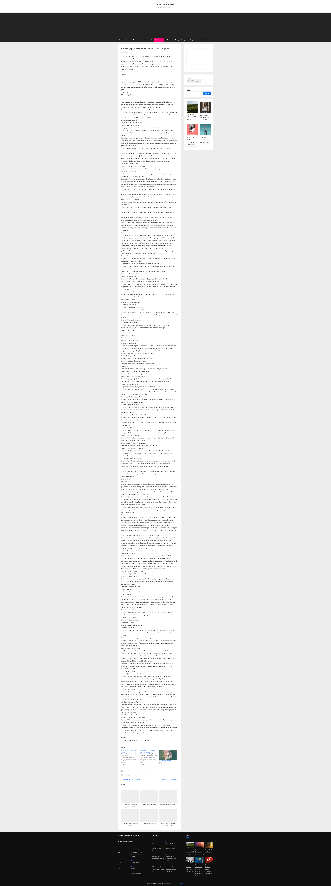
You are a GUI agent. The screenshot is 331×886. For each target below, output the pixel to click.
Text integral (159, 40)
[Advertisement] (165, 25)
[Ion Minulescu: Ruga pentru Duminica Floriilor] (149, 757)
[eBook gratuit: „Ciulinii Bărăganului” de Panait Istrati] (192, 130)
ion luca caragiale (143, 775)
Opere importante (146, 40)
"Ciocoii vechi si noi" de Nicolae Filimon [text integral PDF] (208, 869)
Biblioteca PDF (165, 4)
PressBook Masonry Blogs (177, 884)
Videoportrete (202, 40)
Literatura (169, 40)
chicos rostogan (133, 775)
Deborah (120, 869)
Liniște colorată (135, 863)
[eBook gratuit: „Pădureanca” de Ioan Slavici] (205, 108)
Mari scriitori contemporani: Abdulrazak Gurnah (171, 846)
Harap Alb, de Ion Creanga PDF (208, 852)
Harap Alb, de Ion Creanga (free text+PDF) (199, 852)
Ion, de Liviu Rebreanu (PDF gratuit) (191, 117)
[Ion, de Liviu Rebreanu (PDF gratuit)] (192, 107)
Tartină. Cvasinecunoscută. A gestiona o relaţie (137, 871)
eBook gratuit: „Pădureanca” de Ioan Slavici (205, 117)
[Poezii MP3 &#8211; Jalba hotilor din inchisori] (130, 757)
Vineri (119, 863)
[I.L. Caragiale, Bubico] (168, 755)
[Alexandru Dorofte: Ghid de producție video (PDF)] (205, 130)
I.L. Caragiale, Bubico (165, 760)
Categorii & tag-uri (181, 40)
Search (189, 90)
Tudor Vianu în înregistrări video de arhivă (171, 859)
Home (121, 40)
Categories (190, 78)
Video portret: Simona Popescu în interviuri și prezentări (158, 869)
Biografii (192, 40)
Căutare (135, 40)
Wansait (128, 40)
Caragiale (125, 775)
